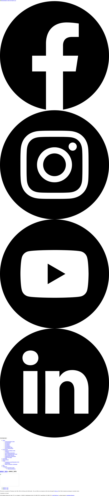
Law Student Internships (10, 452)
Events (4, 460)
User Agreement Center (9, 467)
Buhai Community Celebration (11, 464)
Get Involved (5, 449)
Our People (7, 444)
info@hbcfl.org (55, 495)
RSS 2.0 (56, 491)
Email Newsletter (8, 457)
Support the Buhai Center (10, 450)
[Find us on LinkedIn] (54, 437)
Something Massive (70, 495)
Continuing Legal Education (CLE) (12, 462)
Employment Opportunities (10, 456)
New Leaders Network (9, 455)
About (4, 440)
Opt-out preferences (11, 468)
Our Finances (7, 446)
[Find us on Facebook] (54, 109)
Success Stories (6, 459)
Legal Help (5, 458)
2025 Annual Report (9, 448)
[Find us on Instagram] (54, 219)
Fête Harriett (7, 463)
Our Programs (8, 442)
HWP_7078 (3, 471)
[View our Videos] (54, 328)
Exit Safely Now (3, 438)
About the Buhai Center (10, 441)
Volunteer (7, 451)
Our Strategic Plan (8, 447)
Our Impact (7, 443)
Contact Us (5, 466)
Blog (3, 465)
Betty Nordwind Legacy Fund (11, 454)
